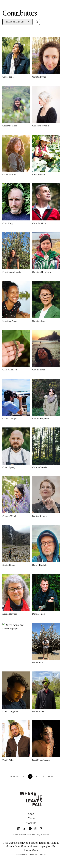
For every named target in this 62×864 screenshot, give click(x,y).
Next (50, 776)
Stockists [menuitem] (31, 822)
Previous (14, 776)
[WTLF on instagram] (35, 829)
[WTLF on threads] (41, 829)
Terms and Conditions (38, 854)
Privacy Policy (21, 854)
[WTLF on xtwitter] (24, 829)
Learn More (31, 850)
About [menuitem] (31, 818)
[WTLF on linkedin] (18, 829)
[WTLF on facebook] (30, 829)
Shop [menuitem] (31, 813)
